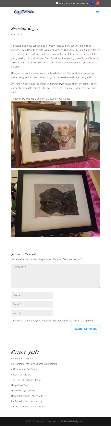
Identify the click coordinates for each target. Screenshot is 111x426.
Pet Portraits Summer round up (26, 401)
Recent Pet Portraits (21, 374)
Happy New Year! (19, 385)
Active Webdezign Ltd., (73, 421)
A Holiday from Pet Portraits (25, 369)
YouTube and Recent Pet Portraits (28, 406)
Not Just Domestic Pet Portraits (27, 396)
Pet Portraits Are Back (22, 358)
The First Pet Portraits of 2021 (26, 380)
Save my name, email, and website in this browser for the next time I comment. (54, 320)
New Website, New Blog (23, 390)
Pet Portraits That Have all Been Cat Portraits (34, 364)
